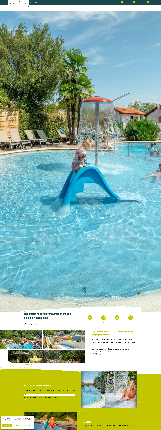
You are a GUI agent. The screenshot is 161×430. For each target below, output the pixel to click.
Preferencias (27, 425)
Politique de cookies (12, 427)
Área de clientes (127, 2)
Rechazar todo (17, 425)
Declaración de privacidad (21, 427)
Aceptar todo (7, 425)
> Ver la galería (28, 364)
